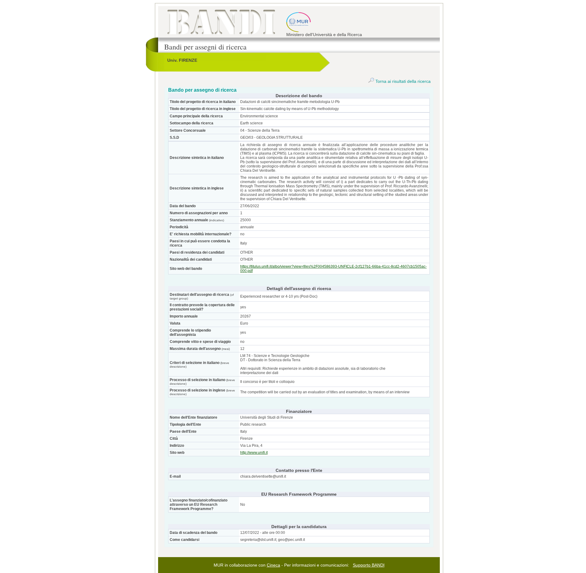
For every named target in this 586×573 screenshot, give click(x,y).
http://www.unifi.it (254, 452)
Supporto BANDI (369, 565)
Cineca (273, 565)
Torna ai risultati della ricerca (402, 81)
